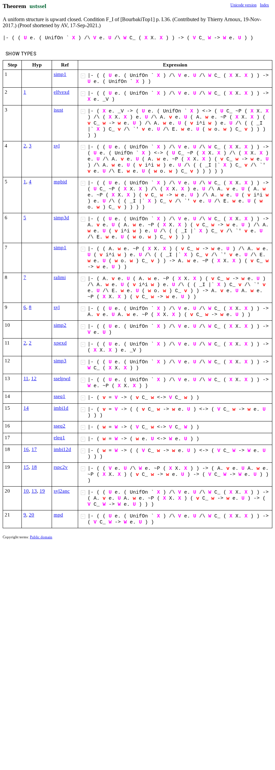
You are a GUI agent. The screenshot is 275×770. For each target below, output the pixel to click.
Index (264, 5)
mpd (58, 514)
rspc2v (61, 467)
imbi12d (62, 449)
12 (34, 378)
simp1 (60, 74)
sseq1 (59, 396)
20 (31, 514)
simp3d (61, 217)
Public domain (41, 537)
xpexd (60, 343)
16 (26, 449)
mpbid (60, 181)
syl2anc (62, 491)
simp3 (60, 360)
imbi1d (61, 408)
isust (58, 109)
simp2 (60, 325)
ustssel (38, 6)
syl (57, 145)
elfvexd (61, 92)
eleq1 (59, 437)
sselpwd (62, 378)
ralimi (60, 277)
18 (34, 467)
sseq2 (59, 425)
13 (34, 491)
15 (26, 467)
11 (26, 378)
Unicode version (243, 5)
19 (42, 491)
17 (34, 449)
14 (26, 408)
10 (26, 491)
